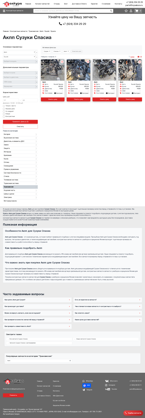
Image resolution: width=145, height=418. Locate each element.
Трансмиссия (8, 187)
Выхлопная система (11, 138)
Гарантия (94, 4)
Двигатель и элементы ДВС (14, 141)
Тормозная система (11, 183)
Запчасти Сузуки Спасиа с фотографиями (23, 343)
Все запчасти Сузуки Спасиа (19, 339)
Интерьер (7, 152)
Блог (66, 4)
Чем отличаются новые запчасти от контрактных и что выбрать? (98, 306)
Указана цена (10, 109)
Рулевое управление (11, 169)
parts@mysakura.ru (134, 5)
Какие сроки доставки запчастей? (87, 319)
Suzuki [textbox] (19, 57)
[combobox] (20, 52)
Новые (8, 114)
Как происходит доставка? (14, 306)
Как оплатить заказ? (82, 313)
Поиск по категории (10, 131)
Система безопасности (12, 173)
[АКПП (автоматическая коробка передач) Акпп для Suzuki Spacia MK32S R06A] (53, 70)
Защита (7, 148)
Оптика (6, 162)
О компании (106, 4)
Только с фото (11, 106)
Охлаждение (8, 166)
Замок (6, 145)
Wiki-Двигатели (58, 396)
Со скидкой (9, 111)
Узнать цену (52, 99)
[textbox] (19, 61)
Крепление (8, 155)
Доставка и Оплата (79, 4)
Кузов (6, 159)
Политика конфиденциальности (14, 389)
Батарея (7, 134)
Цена (132, 57)
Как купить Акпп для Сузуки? (15, 300)
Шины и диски (9, 194)
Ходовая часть (9, 190)
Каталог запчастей (42, 4)
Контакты (118, 4)
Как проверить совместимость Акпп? (18, 326)
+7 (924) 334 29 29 (134, 2)
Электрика (8, 197)
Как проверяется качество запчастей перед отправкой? (24, 319)
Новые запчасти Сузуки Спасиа (86, 339)
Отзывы (57, 4)
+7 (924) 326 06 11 (136, 385)
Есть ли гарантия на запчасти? (86, 300)
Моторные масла (10, 201)
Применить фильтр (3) (20, 121)
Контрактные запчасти (14, 10)
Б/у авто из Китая (59, 400)
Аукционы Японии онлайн (61, 405)
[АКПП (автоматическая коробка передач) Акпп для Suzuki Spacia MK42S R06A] (130, 70)
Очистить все (76, 51)
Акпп (39, 360)
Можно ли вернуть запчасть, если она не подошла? (22, 313)
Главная (28, 4)
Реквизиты (13, 395)
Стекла (6, 176)
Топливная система (11, 180)
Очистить (20, 126)
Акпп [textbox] (19, 52)
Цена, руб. (6, 97)
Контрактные (10, 116)
